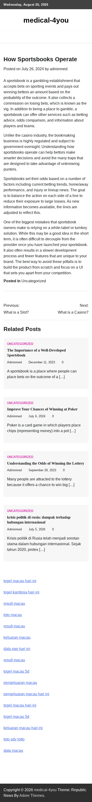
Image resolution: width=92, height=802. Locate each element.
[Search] (84, 37)
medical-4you (46, 20)
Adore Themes (31, 796)
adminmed (58, 69)
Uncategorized (33, 281)
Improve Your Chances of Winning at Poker (42, 409)
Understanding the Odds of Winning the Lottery (45, 463)
